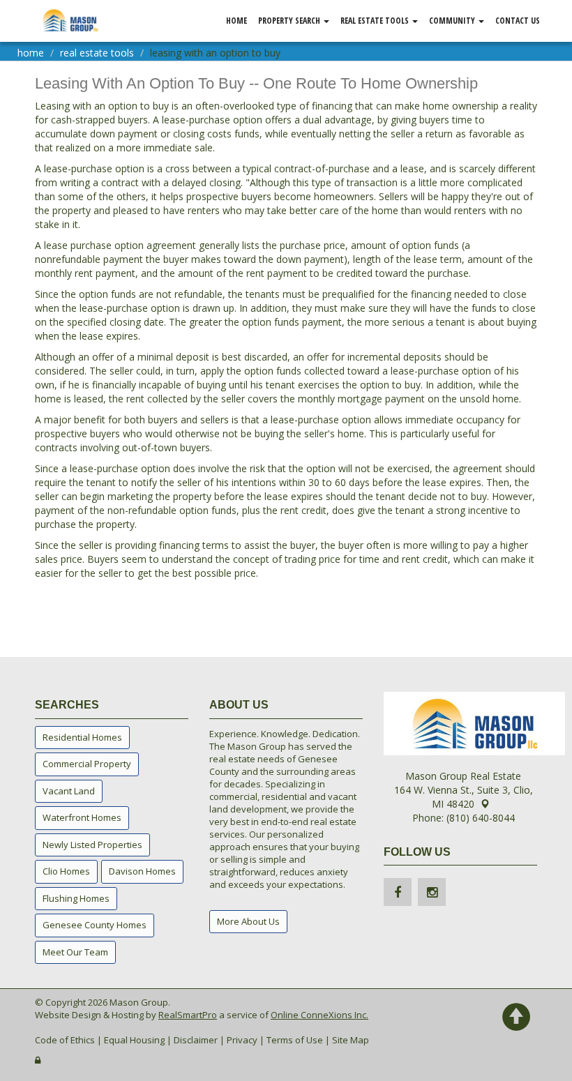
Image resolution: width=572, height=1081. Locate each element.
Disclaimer (196, 1040)
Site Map (350, 1040)
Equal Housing (134, 1040)
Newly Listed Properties (92, 844)
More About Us (248, 921)
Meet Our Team (75, 952)
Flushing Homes (76, 898)
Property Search (290, 21)
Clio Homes (66, 871)
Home (236, 21)
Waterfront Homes (82, 817)
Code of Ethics (65, 1040)
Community (453, 21)
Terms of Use (294, 1040)
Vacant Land (69, 791)
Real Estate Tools (375, 21)
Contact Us (517, 21)
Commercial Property (87, 763)
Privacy (242, 1040)
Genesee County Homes (94, 925)
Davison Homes (142, 871)
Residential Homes (82, 737)
